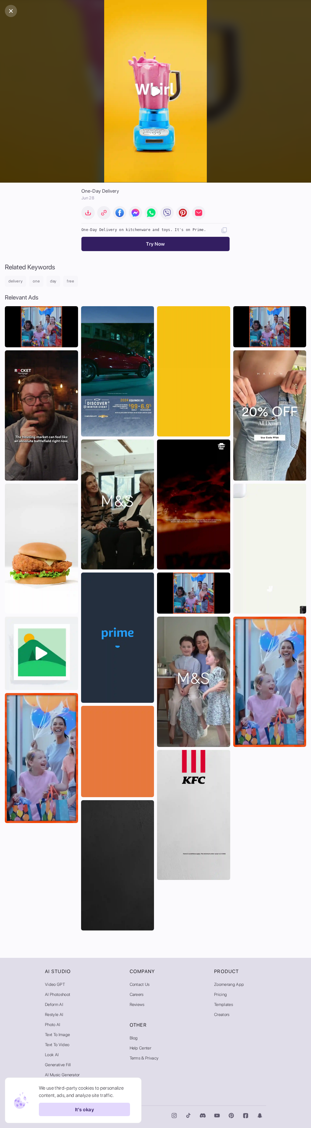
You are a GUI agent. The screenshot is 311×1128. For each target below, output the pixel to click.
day (53, 281)
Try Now (155, 244)
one (36, 281)
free (70, 281)
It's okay (84, 1109)
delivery (15, 281)
